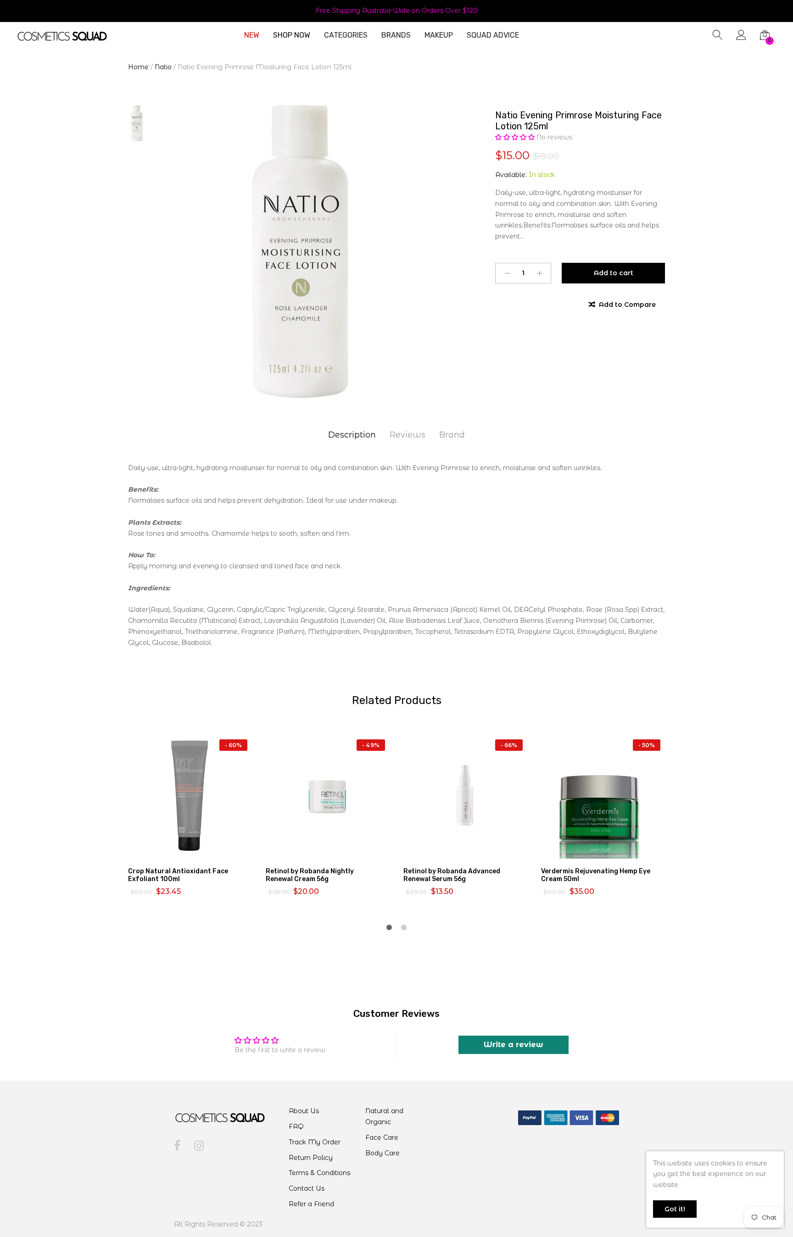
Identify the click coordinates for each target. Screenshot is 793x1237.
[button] (515, 137)
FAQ (296, 1126)
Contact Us (306, 1188)
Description (352, 435)
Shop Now (291, 35)
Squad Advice (493, 35)
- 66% (509, 745)
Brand (452, 435)
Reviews (407, 435)
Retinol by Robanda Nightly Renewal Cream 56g (310, 875)
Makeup (438, 35)
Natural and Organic (384, 1116)
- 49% (371, 745)
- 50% (646, 745)
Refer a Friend (311, 1204)
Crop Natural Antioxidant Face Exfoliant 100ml (178, 875)
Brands (396, 35)
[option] (305, 252)
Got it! (675, 1209)
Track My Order (315, 1142)
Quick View (195, 850)
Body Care (382, 1153)
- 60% (233, 745)
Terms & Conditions (319, 1173)
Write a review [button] (513, 1044)
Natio (163, 67)
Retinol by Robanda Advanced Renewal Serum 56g (451, 875)
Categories (346, 35)
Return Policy (311, 1158)
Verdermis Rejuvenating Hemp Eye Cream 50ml (595, 875)
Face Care (381, 1137)
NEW (251, 35)
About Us (304, 1111)
